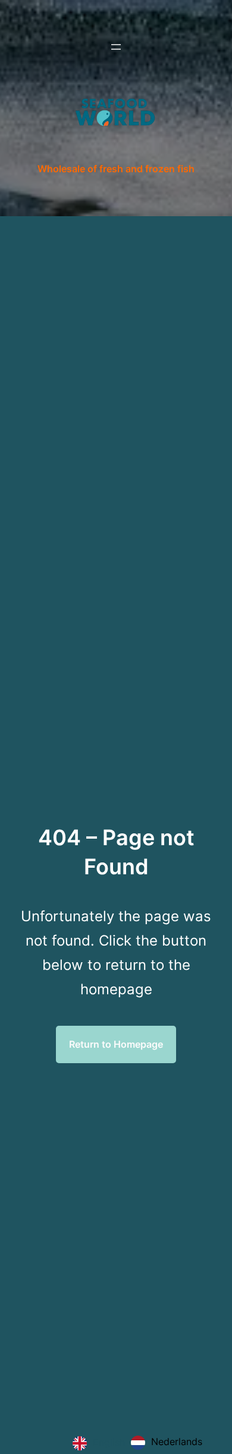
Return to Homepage (116, 1044)
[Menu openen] (116, 47)
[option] (166, 1443)
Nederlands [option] (176, 1441)
